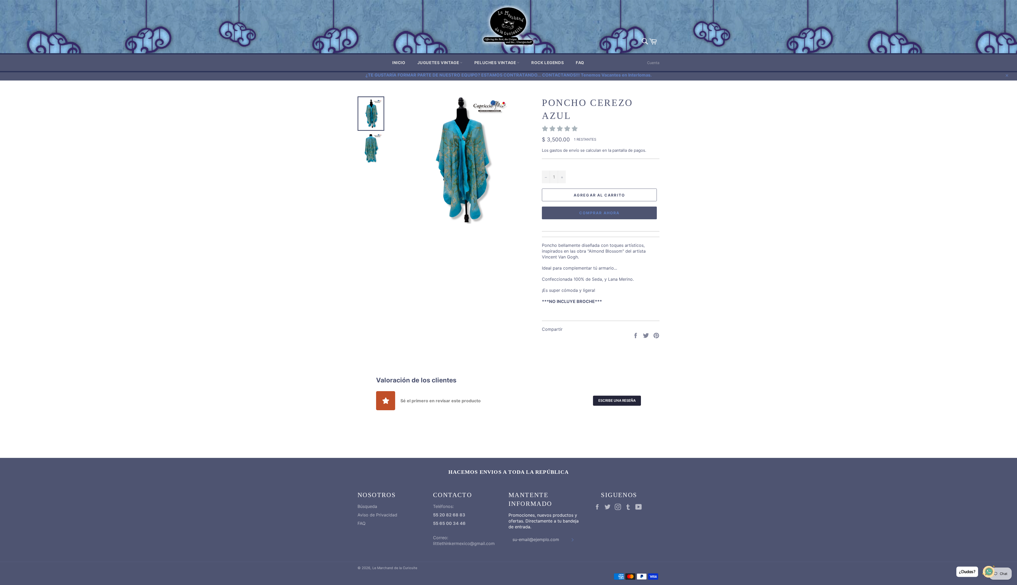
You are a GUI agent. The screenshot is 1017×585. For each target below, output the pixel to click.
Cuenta (653, 62)
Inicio (398, 62)
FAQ (580, 62)
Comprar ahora (599, 213)
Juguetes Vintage (438, 62)
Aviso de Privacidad (377, 514)
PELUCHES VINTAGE (495, 62)
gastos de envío (564, 150)
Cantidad (550, 165)
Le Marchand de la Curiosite (394, 568)
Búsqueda (367, 506)
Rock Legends (547, 62)
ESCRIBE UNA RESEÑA (617, 400)
